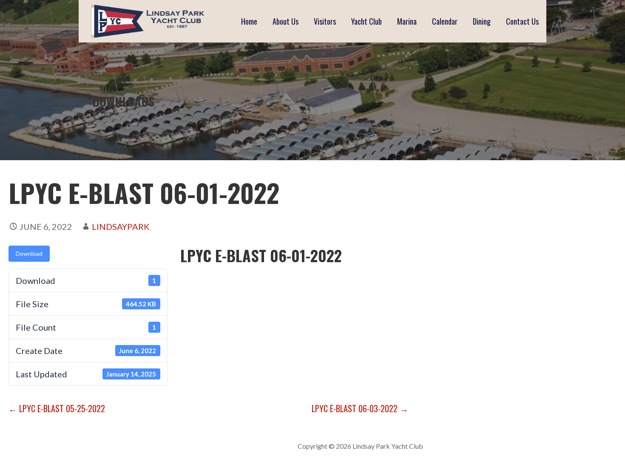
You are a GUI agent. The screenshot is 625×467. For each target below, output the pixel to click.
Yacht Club (366, 21)
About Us (285, 21)
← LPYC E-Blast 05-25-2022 (57, 408)
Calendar (444, 21)
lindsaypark (121, 226)
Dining (482, 21)
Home (249, 21)
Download (29, 253)
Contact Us (522, 21)
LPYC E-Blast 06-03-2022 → (360, 408)
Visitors (325, 21)
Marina (407, 21)
